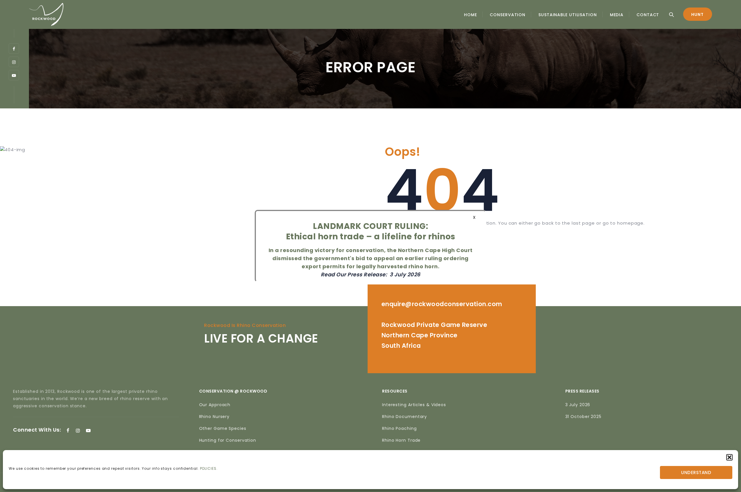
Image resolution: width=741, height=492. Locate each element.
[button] (729, 457)
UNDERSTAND (696, 472)
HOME (470, 15)
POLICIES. (209, 468)
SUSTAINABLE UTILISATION (567, 15)
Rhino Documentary (404, 416)
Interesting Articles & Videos (414, 405)
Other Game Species (222, 428)
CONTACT (648, 15)
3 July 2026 (577, 405)
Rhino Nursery (214, 416)
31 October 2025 (583, 416)
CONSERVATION (507, 15)
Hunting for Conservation (227, 440)
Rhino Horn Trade (401, 440)
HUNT (697, 14)
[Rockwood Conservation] (46, 14)
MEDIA (617, 15)
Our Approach (215, 405)
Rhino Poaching (399, 428)
